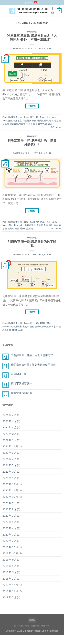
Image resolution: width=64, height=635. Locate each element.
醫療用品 (40, 123)
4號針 (48, 117)
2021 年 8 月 (9, 452)
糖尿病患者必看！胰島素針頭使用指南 (33, 364)
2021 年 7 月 (9, 458)
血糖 (33, 123)
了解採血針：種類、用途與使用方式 (32, 355)
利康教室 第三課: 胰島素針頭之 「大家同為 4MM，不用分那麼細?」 (32, 37)
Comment (56, 127)
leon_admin (44, 48)
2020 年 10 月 (10, 496)
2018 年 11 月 (10, 591)
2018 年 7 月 (9, 597)
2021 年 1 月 (9, 477)
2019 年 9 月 (9, 559)
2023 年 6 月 (9, 421)
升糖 (34, 120)
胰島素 (5, 123)
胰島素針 (14, 123)
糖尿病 (57, 120)
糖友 (51, 120)
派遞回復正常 (19, 374)
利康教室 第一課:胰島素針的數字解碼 (32, 243)
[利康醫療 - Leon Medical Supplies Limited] (28, 10)
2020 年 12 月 (10, 484)
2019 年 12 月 (10, 547)
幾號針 (40, 120)
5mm (54, 117)
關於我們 (18, 625)
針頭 (50, 123)
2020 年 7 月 (9, 515)
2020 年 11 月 (10, 490)
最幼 (46, 120)
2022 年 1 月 (9, 440)
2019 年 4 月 (9, 565)
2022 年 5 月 (9, 427)
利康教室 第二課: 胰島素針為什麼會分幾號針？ (32, 142)
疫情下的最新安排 (21, 383)
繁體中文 (28, 2)
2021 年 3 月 (9, 471)
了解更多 (32, 106)
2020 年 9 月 (9, 503)
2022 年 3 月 (9, 433)
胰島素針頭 (32, 31)
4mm (42, 117)
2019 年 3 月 (9, 572)
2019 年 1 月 (9, 578)
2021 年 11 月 (10, 446)
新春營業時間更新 (21, 392)
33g (37, 117)
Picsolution (19, 225)
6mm (4, 120)
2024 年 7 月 (9, 414)
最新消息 (35, 625)
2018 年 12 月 (10, 584)
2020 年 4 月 (9, 528)
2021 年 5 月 (9, 465)
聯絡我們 (45, 625)
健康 (10, 120)
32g (33, 117)
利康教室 (17, 120)
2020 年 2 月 (9, 540)
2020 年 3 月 (9, 534)
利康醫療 (26, 120)
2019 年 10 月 (10, 553)
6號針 (10, 225)
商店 (27, 625)
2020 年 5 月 (9, 521)
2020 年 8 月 (9, 509)
